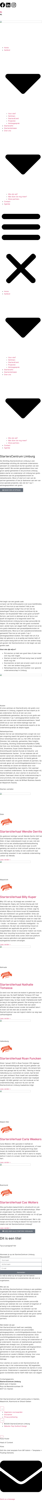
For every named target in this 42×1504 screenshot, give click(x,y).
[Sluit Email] (1, 1436)
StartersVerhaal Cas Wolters (19, 1202)
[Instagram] (13, 5)
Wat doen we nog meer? (17, 197)
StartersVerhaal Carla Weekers (20, 1139)
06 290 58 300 (6, 1393)
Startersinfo (8, 126)
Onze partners (13, 199)
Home (6, 48)
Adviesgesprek (14, 123)
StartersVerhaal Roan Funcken (20, 1058)
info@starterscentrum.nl (9, 1395)
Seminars (11, 116)
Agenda (7, 204)
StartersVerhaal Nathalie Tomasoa (16, 986)
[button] (21, 14)
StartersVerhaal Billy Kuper (18, 897)
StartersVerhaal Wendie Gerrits (21, 831)
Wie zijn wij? (13, 194)
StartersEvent (13, 118)
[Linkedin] (8, 5)
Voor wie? (12, 114)
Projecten (11, 121)
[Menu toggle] (2, 1409)
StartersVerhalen (10, 128)
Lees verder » (5, 860)
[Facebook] (2, 5)
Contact (7, 201)
